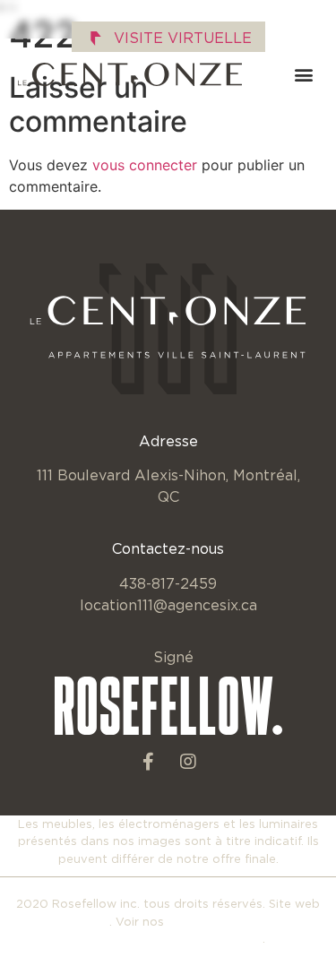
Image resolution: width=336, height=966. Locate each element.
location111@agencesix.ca (168, 605)
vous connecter (144, 165)
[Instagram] (188, 762)
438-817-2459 (168, 583)
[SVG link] (130, 74)
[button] (303, 75)
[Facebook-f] (148, 762)
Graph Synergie (64, 921)
